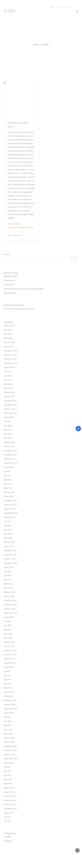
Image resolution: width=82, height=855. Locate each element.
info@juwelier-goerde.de (66, 6)
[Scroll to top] (77, 850)
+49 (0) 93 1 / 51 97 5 (57, 6)
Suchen (7, 254)
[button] (75, 6)
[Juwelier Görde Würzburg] (9, 11)
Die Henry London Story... (18, 124)
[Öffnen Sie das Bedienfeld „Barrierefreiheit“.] (78, 428)
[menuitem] (75, 6)
